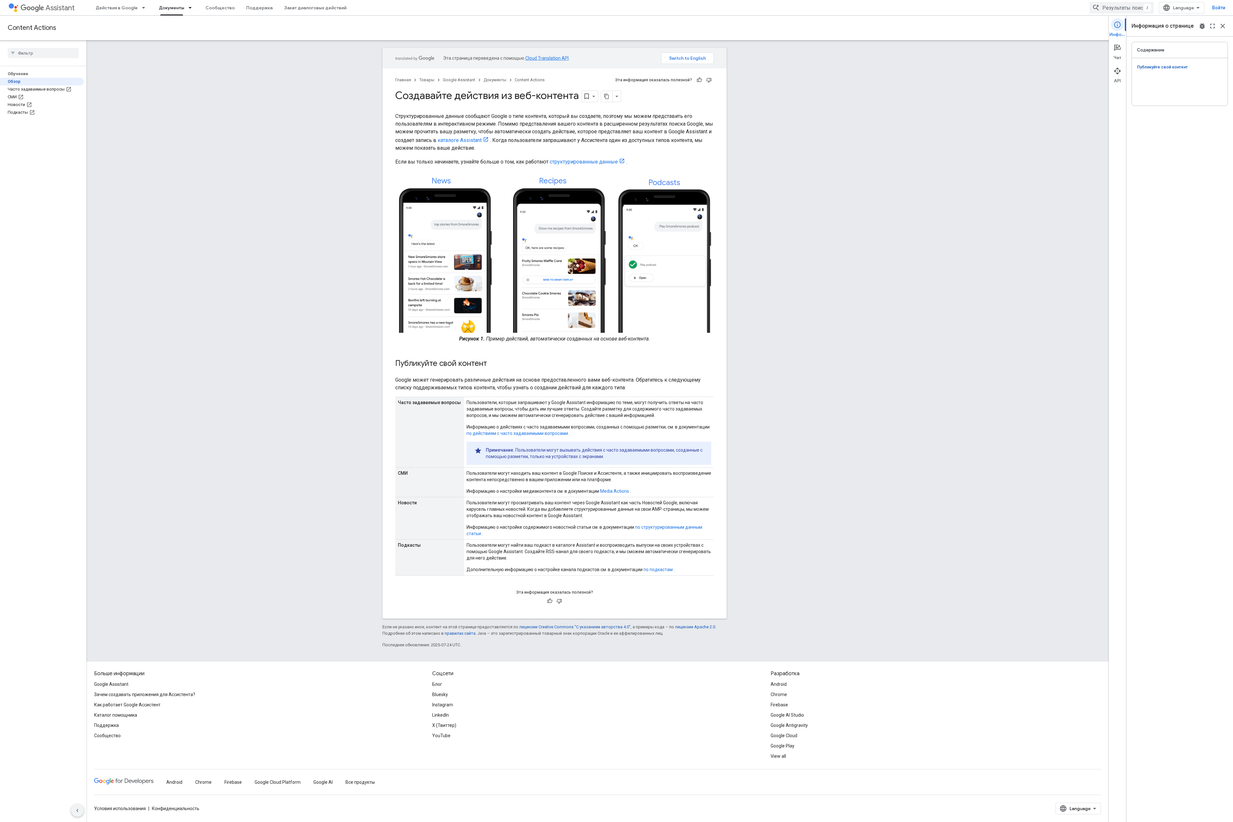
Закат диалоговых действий (315, 8)
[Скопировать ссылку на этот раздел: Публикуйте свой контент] (493, 364)
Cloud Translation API (547, 58)
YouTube (441, 735)
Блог (437, 684)
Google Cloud (784, 735)
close (1223, 26)
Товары (426, 79)
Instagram (442, 704)
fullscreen (1212, 26)
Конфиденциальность (175, 808)
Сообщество (220, 8)
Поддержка (259, 8)
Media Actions (614, 491)
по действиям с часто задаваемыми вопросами (517, 433)
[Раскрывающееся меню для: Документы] (192, 7)
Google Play (782, 745)
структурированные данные (584, 162)
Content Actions (32, 28)
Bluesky (440, 694)
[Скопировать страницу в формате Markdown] (607, 96)
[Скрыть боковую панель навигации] (77, 810)
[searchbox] (43, 53)
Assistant (60, 8)
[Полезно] (699, 80)
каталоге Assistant (460, 140)
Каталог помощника (115, 715)
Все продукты (360, 782)
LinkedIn (440, 715)
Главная (403, 79)
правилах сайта (460, 633)
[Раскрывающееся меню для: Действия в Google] (145, 7)
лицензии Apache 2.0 (695, 626)
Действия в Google (117, 8)
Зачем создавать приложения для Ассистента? (144, 694)
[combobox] (1121, 7)
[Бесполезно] (709, 80)
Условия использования (120, 808)
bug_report (1202, 26)
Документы (171, 8)
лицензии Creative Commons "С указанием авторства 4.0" (575, 626)
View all (778, 756)
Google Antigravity (789, 725)
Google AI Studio (787, 715)
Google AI (323, 782)
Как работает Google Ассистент (127, 704)
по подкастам (658, 569)
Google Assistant (459, 79)
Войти (1218, 7)
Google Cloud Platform (278, 782)
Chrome (779, 694)
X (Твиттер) (444, 725)
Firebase (779, 704)
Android (779, 684)
